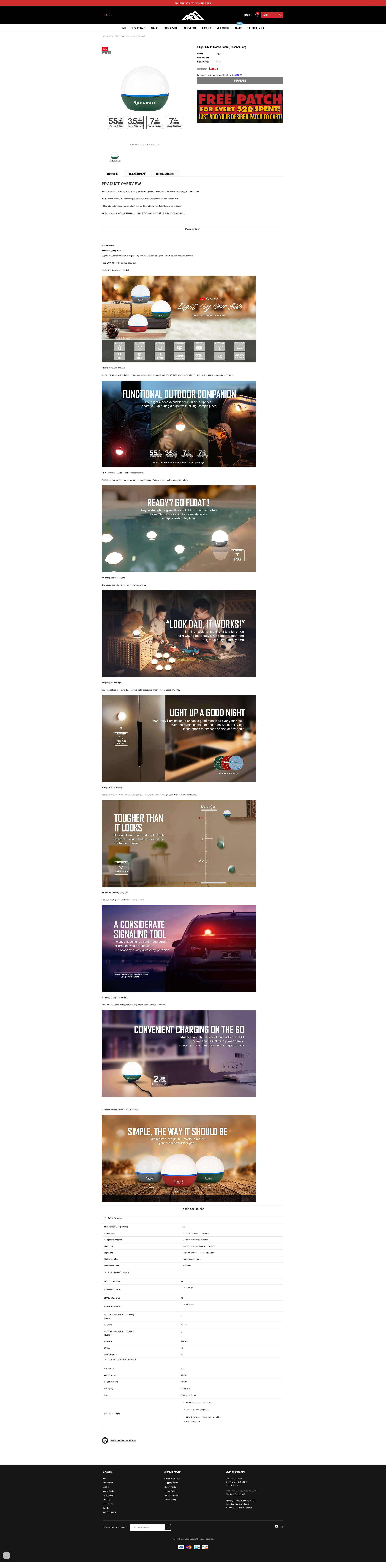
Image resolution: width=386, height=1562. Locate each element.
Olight (218, 54)
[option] (145, 89)
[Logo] (193, 14)
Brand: (200, 54)
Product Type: (203, 62)
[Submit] (168, 1527)
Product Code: (203, 58)
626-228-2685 (239, 1494)
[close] (375, 3)
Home (105, 36)
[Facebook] (276, 1526)
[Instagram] (282, 1526)
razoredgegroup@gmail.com (244, 1491)
